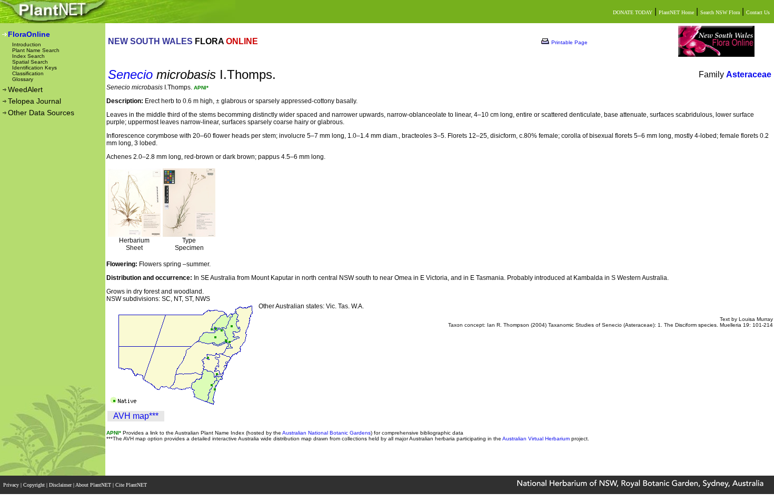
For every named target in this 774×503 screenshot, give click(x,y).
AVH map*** (135, 415)
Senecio (130, 74)
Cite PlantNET (131, 485)
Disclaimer (61, 485)
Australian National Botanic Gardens (326, 433)
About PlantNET (94, 485)
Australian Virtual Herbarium (536, 438)
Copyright (34, 485)
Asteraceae (748, 74)
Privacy (12, 485)
